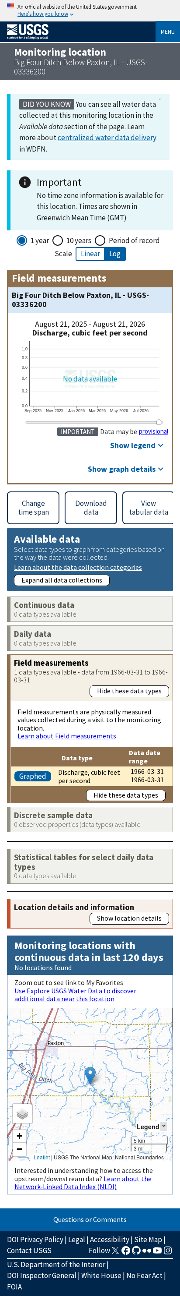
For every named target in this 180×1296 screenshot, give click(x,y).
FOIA (14, 1287)
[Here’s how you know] (90, 10)
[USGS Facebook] (126, 1253)
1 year (40, 240)
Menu (168, 31)
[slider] (159, 421)
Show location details (129, 918)
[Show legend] (163, 1126)
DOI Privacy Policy (35, 1239)
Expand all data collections (61, 580)
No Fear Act (144, 1275)
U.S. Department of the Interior (56, 1264)
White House (101, 1275)
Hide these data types (129, 690)
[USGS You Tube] (157, 1253)
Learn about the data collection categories (78, 567)
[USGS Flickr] (147, 1253)
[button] (90, 1075)
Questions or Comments (90, 1219)
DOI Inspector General (41, 1275)
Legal (76, 1239)
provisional (153, 431)
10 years (78, 240)
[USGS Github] (136, 1253)
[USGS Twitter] (115, 1253)
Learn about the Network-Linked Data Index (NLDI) (83, 1182)
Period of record (134, 240)
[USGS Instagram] (168, 1253)
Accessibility (109, 1239)
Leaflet (42, 1157)
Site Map (148, 1239)
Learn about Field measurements (66, 735)
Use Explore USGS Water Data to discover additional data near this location (75, 994)
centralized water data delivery (107, 137)
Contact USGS (29, 1250)
